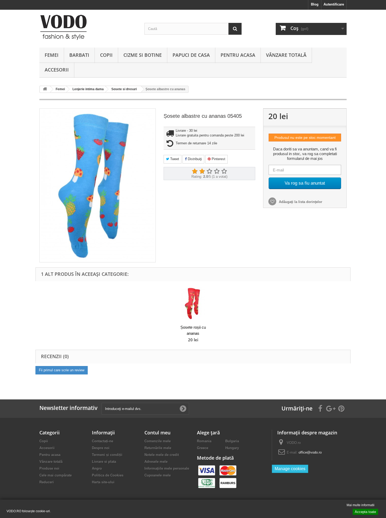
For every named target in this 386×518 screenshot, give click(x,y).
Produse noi (49, 468)
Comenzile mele (157, 441)
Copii (106, 55)
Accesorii (57, 70)
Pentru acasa (238, 55)
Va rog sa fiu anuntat (305, 183)
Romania (204, 441)
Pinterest (218, 159)
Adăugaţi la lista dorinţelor (300, 202)
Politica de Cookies (107, 475)
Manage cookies (290, 468)
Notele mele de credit (161, 455)
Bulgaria (232, 441)
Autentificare (334, 4)
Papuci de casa (191, 55)
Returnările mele (157, 448)
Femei (52, 55)
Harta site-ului (103, 482)
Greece (202, 448)
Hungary (232, 448)
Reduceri (46, 482)
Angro (97, 468)
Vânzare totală (286, 55)
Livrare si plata (104, 462)
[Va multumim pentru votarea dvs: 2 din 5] (202, 171)
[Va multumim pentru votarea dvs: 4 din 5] (217, 171)
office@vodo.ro (310, 452)
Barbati (79, 55)
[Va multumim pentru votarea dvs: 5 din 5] (224, 171)
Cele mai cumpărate (55, 475)
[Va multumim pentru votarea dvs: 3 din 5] (209, 171)
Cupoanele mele (157, 475)
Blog (315, 4)
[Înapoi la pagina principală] (45, 89)
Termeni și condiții (107, 455)
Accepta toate (365, 512)
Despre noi (100, 448)
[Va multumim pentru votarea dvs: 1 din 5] (194, 171)
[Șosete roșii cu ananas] (193, 303)
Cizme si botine (142, 55)
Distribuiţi (194, 159)
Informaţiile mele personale (166, 468)
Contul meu (157, 432)
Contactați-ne (102, 441)
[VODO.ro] (88, 27)
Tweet (174, 159)
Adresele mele (156, 462)
